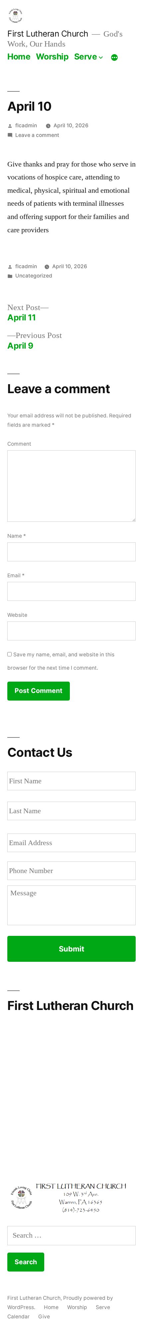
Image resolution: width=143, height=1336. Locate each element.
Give (44, 1316)
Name (16, 536)
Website (17, 615)
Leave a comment (37, 135)
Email (16, 575)
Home (18, 56)
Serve (85, 56)
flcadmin (26, 125)
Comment (19, 444)
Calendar (18, 1316)
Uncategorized (33, 276)
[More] (114, 58)
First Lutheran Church (47, 34)
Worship (52, 56)
